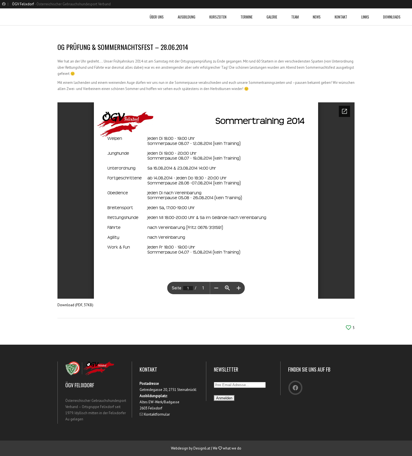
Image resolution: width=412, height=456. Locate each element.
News (317, 17)
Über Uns (157, 17)
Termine (246, 17)
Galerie (272, 17)
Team (295, 17)
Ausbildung (186, 17)
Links (365, 17)
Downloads (392, 17)
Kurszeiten (217, 17)
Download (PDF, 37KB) (75, 305)
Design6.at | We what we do (217, 448)
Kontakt (341, 17)
